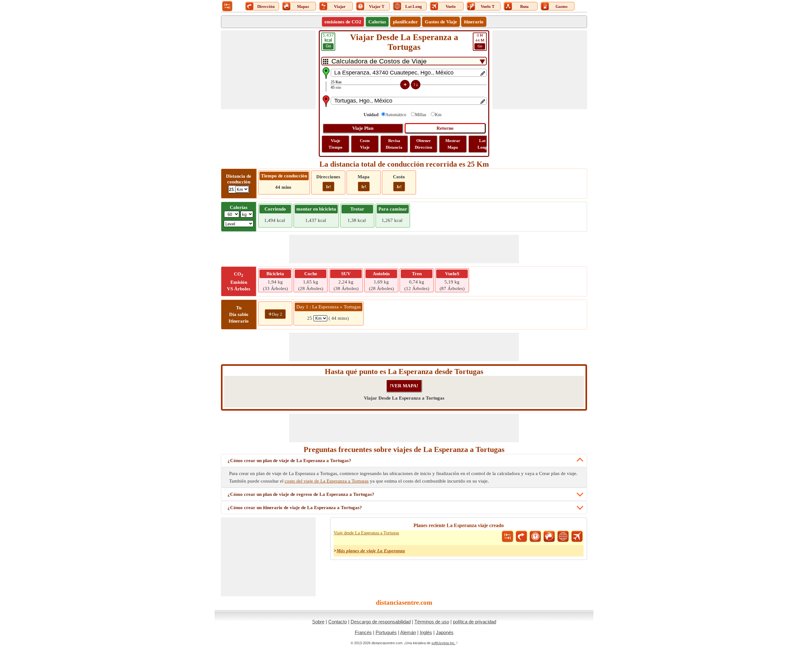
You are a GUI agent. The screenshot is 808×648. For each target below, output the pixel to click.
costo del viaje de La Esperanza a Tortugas (327, 481)
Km (438, 114)
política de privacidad (474, 621)
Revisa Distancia (394, 144)
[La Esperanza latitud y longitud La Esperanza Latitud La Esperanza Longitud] (563, 536)
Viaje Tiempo (335, 144)
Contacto (337, 621)
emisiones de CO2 (342, 21)
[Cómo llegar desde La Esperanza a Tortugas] (521, 536)
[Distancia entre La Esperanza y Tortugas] (507, 536)
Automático (395, 114)
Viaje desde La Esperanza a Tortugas (366, 533)
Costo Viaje (365, 144)
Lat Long (482, 144)
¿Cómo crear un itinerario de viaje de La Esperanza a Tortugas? (295, 507)
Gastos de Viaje (441, 21)
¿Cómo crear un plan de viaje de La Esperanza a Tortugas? (289, 460)
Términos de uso (431, 621)
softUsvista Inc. (443, 643)
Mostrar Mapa (452, 144)
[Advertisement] (268, 69)
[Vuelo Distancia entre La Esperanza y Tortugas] (577, 536)
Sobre (318, 621)
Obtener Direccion (423, 144)
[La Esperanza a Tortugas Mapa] (549, 536)
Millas (420, 114)
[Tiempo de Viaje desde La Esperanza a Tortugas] (535, 536)
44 (479, 40)
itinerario (474, 21)
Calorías (377, 21)
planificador (405, 21)
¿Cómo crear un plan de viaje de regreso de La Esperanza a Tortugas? (301, 494)
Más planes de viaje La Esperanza (370, 550)
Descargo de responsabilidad (381, 621)
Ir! (328, 186)
